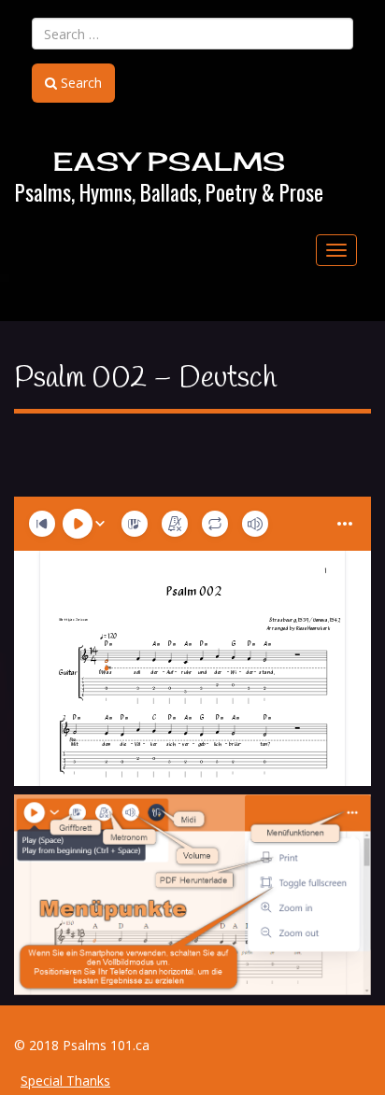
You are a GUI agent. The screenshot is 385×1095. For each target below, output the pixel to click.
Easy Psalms (169, 161)
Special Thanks (65, 1080)
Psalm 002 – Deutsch (145, 378)
